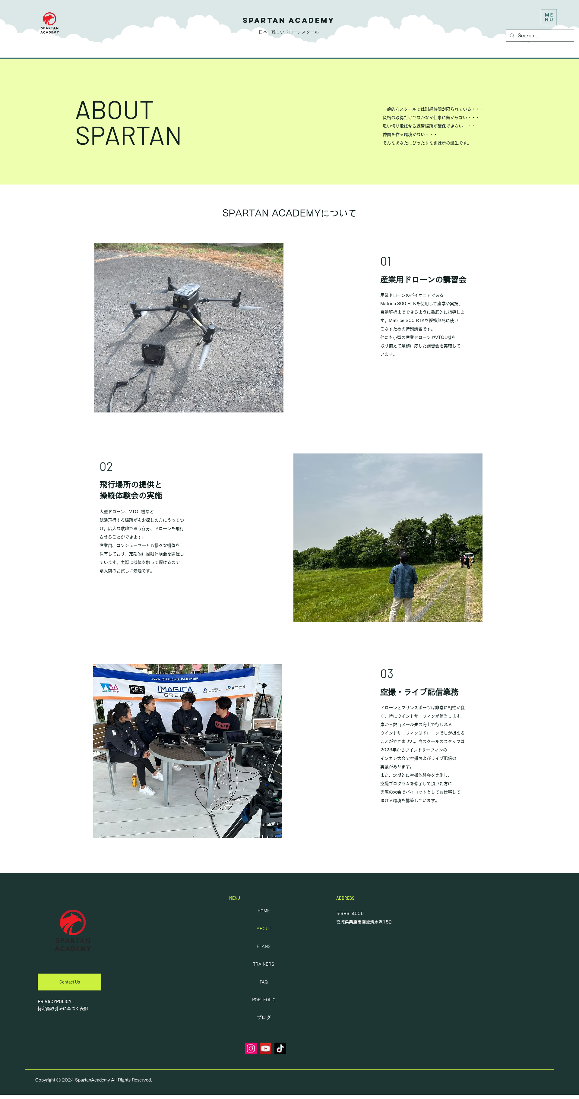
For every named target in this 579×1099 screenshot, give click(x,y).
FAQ (264, 982)
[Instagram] (251, 1048)
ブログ (264, 1018)
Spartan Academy (289, 20)
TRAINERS (263, 965)
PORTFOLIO (264, 1000)
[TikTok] (280, 1048)
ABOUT (264, 929)
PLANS (264, 947)
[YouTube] (265, 1048)
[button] (549, 17)
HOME (264, 911)
